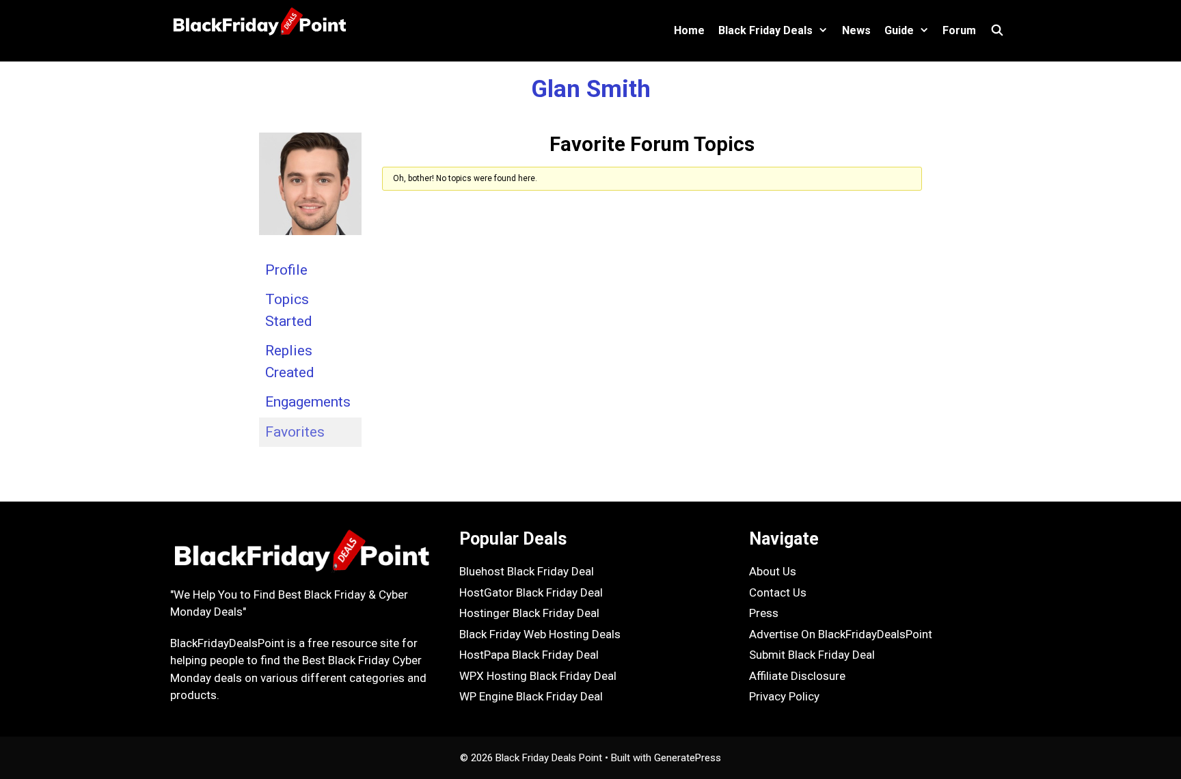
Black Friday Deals (765, 30)
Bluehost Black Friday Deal (526, 571)
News (856, 30)
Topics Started (288, 310)
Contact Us (777, 592)
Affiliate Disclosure (797, 676)
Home (689, 30)
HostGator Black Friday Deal (531, 592)
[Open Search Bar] (997, 31)
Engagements (308, 402)
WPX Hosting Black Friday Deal (537, 676)
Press (763, 613)
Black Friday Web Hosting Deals (540, 634)
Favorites (295, 432)
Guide (899, 30)
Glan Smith (591, 89)
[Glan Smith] (310, 244)
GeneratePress (687, 758)
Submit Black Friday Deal (812, 654)
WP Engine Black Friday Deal (531, 696)
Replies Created (289, 361)
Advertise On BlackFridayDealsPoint (840, 634)
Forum (959, 30)
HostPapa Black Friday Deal (529, 654)
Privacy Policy (784, 696)
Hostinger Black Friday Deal (529, 613)
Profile (286, 270)
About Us (772, 571)
